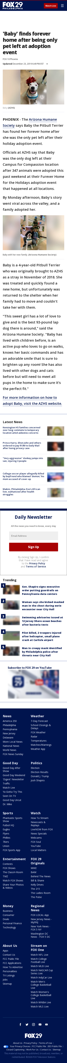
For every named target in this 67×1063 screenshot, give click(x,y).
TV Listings (9, 975)
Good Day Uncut (12, 800)
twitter (27, 1024)
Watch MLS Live (40, 1006)
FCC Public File (11, 958)
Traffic (6, 783)
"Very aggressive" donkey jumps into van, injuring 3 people (23, 459)
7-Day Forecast (39, 721)
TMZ (5, 876)
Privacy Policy (37, 563)
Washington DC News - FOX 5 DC (40, 935)
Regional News (37, 908)
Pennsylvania (10, 729)
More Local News (13, 741)
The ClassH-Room (13, 872)
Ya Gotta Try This (12, 791)
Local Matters (38, 850)
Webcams (36, 837)
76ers (6, 841)
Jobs (5, 979)
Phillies (6, 837)
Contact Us (9, 954)
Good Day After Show (11, 769)
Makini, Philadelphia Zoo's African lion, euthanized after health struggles (21, 491)
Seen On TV (9, 796)
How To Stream (39, 818)
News (7, 716)
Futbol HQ (8, 825)
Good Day (10, 763)
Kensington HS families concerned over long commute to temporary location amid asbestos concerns (21, 430)
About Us (10, 946)
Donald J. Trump (40, 776)
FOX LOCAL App (40, 915)
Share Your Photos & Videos (13, 886)
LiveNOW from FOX (42, 829)
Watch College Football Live (39, 960)
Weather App (38, 749)
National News (11, 745)
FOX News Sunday (13, 754)
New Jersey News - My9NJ (41, 920)
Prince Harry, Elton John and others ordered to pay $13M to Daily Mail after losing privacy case (22, 445)
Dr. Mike (7, 804)
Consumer (8, 915)
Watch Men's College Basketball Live (41, 984)
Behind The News (41, 876)
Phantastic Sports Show (12, 819)
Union (6, 846)
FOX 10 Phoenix (10, 59)
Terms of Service (36, 566)
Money (8, 906)
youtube (40, 1024)
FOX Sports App (11, 850)
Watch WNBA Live (41, 1002)
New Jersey (9, 733)
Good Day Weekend (14, 775)
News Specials (39, 833)
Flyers (6, 833)
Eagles (6, 829)
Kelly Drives (37, 884)
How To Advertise (13, 967)
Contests (8, 864)
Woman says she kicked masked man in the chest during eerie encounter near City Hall (43, 605)
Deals (6, 919)
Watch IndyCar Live (41, 977)
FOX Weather (38, 732)
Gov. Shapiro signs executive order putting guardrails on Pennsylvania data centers (41, 590)
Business (8, 910)
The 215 (35, 888)
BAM (33, 872)
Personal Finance (12, 923)
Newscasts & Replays (38, 823)
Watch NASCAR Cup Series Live (42, 972)
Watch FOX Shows (13, 880)
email (46, 1024)
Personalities (10, 971)
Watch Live (50, 6)
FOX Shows (9, 868)
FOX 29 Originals (37, 861)
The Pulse (36, 897)
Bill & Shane (37, 880)
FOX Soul (36, 841)
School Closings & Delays (41, 726)
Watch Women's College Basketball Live (41, 995)
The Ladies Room (41, 893)
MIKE (34, 868)
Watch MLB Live (40, 966)
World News (9, 750)
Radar (34, 736)
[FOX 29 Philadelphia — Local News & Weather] (13, 5)
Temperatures (39, 740)
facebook (20, 1024)
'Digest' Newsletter (13, 779)
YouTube (36, 846)
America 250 (10, 721)
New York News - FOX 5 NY (40, 928)
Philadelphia (9, 725)
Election (35, 768)
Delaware (8, 737)
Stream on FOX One (39, 948)
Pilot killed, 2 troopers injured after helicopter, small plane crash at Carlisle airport (41, 636)
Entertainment (14, 859)
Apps (5, 950)
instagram (33, 1024)
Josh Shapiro (38, 780)
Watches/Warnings (41, 744)
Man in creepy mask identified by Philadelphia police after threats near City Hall (42, 651)
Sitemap (7, 983)
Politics (36, 763)
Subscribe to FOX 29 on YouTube (30, 668)
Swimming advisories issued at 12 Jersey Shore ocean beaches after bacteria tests (42, 621)
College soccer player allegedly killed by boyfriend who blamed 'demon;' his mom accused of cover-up (23, 476)
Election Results (39, 772)
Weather (37, 716)
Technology (9, 927)
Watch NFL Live (39, 954)
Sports (8, 813)
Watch (36, 813)
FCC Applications (12, 963)
